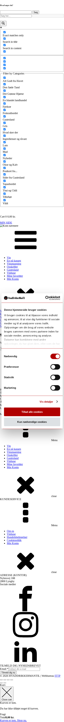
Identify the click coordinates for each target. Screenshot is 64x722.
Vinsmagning (14, 263)
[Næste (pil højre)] (4, 682)
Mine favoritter (15, 275)
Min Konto (13, 279)
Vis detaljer (46, 401)
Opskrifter (12, 266)
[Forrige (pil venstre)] (1, 682)
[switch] (55, 367)
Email (4, 668)
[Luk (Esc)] (11, 679)
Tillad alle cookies (32, 411)
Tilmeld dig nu (8, 672)
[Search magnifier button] (3, 23)
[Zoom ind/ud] (1, 679)
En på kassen (14, 260)
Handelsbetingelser (17, 537)
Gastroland (13, 269)
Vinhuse (11, 272)
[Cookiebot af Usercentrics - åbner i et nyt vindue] (45, 298)
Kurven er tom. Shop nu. (13, 720)
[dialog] (32, 105)
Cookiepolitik (14, 540)
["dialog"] (32, 703)
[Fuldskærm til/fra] (4, 679)
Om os (10, 531)
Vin (9, 257)
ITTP (57, 675)
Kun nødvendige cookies (32, 421)
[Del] (8, 679)
